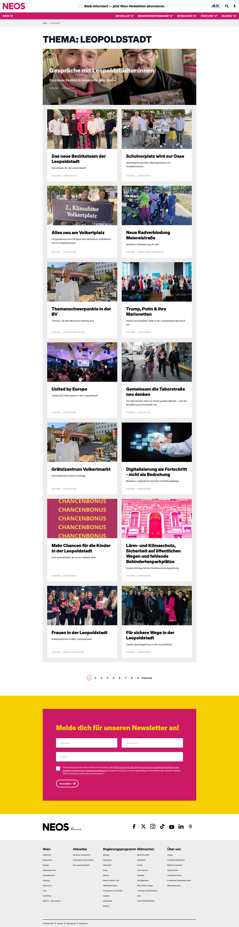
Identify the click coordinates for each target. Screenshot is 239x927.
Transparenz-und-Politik (112, 890)
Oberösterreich (49, 875)
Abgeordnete (172, 870)
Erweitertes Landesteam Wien (179, 880)
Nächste (147, 678)
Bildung (106, 855)
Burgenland (47, 860)
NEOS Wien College (145, 885)
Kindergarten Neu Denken (83, 860)
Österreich (47, 855)
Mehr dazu (48, 50)
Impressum (83, 923)
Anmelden (65, 783)
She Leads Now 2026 (81, 865)
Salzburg (46, 880)
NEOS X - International (51, 901)
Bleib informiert (143, 855)
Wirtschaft (107, 865)
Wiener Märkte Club (111, 880)
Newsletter (141, 860)
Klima (105, 870)
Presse (170, 855)
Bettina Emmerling (174, 865)
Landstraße (158, 252)
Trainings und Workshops (147, 890)
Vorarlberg (47, 896)
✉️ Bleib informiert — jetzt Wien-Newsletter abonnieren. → (124, 6)
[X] (143, 826)
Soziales (106, 896)
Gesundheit (107, 901)
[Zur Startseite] (20, 6)
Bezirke (227, 15)
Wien (6, 15)
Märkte (106, 875)
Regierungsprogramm (153, 15)
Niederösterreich (49, 870)
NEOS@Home (142, 880)
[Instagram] (153, 826)
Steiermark (47, 885)
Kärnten (46, 865)
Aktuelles (122, 15)
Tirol (44, 890)
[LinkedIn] (181, 826)
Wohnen (106, 906)
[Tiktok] (162, 826)
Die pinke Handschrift (81, 855)
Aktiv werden (142, 870)
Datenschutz (71, 923)
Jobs (139, 896)
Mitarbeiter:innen (174, 885)
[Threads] (190, 826)
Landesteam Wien (174, 875)
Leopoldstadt (68, 88)
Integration (107, 860)
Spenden (140, 875)
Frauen (66, 652)
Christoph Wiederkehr (176, 860)
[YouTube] (171, 826)
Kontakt (60, 923)
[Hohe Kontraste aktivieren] (234, 6)
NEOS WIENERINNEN (145, 901)
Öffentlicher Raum (110, 885)
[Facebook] (134, 826)
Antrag (81, 332)
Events (140, 865)
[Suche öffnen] (226, 6)
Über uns (207, 15)
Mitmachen (184, 15)
